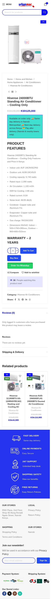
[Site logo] (25, 4)
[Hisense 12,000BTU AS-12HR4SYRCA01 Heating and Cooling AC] (13, 382)
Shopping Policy (9, 532)
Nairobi (31, 532)
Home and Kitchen (24, 79)
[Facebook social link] (15, 300)
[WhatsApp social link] (29, 300)
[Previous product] (9, 91)
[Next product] (16, 91)
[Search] (45, 12)
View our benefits (30, 479)
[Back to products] (12, 91)
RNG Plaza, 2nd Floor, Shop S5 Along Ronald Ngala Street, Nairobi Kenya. (12, 514)
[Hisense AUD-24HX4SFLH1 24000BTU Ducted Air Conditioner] (36, 382)
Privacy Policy (34, 510)
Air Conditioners (33, 82)
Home (10, 79)
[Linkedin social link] (26, 300)
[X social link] (19, 300)
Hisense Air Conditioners (21, 85)
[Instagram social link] (15, 593)
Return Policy (34, 515)
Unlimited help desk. (32, 466)
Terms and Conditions (12, 537)
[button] (20, 266)
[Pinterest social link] (23, 300)
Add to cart (28, 251)
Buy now (14, 258)
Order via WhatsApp (20, 265)
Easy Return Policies (31, 492)
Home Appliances (15, 82)
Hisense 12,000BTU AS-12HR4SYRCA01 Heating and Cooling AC (13, 401)
